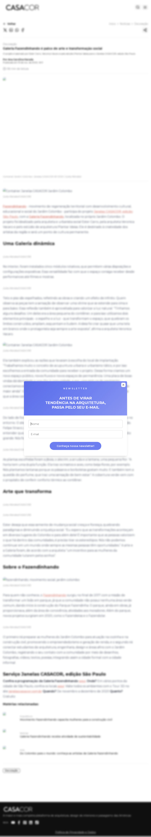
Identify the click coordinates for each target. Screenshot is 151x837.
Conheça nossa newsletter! (75, 446)
